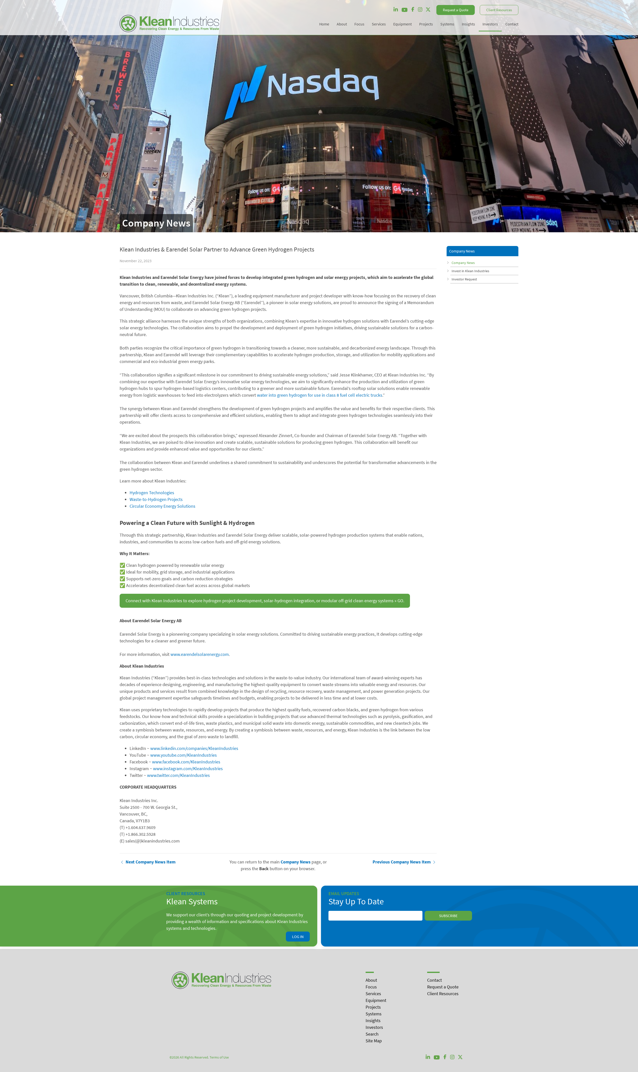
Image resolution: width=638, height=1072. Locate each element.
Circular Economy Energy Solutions (162, 506)
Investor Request (464, 279)
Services (373, 993)
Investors (374, 1027)
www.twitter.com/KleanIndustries (178, 775)
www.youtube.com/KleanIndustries (183, 755)
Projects (373, 1007)
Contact (434, 980)
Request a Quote (455, 9)
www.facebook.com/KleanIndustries (186, 762)
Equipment (376, 1000)
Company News (463, 262)
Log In (298, 936)
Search (372, 1034)
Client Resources (499, 9)
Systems (374, 1014)
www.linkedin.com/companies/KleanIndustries (194, 748)
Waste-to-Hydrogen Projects (156, 499)
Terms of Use (219, 1057)
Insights (373, 1020)
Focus (371, 987)
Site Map (374, 1041)
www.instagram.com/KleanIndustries (188, 768)
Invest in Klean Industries (470, 271)
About (371, 980)
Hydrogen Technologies (152, 492)
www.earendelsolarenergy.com (199, 654)
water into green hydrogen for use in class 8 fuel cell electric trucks (319, 395)
